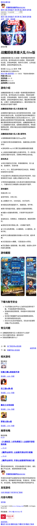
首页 (2, 10)
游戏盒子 (11, 10)
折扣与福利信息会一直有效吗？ (13, 335)
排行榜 (17, 10)
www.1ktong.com (17, 506)
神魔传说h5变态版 (13, 350)
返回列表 (10, 73)
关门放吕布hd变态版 (14, 346)
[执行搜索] (21, 12)
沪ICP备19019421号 (15, 512)
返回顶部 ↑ (4, 522)
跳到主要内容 (5, 2)
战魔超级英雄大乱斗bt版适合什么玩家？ (16, 333)
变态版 (12, 19)
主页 (2, 19)
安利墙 (28, 10)
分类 (5, 10)
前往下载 (4, 73)
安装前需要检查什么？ (10, 337)
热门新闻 (23, 10)
